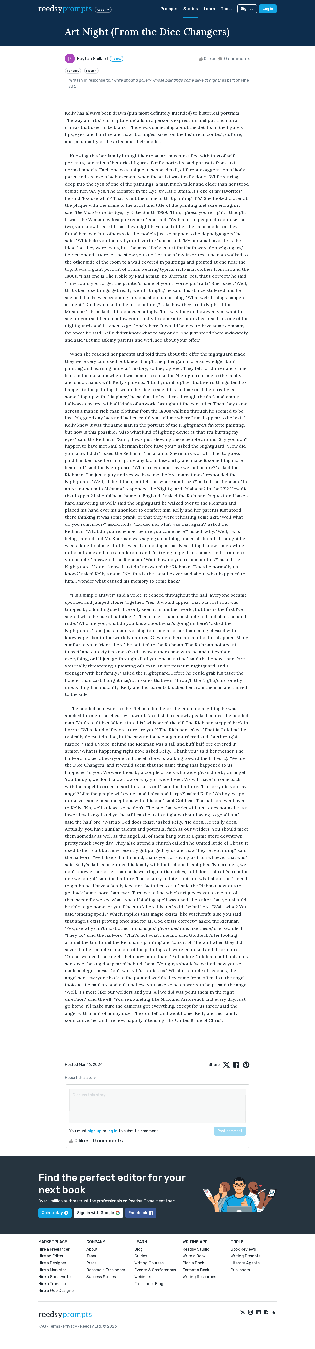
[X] (243, 1313)
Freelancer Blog (148, 1283)
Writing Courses (149, 1263)
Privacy (70, 1326)
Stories (190, 8)
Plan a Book (193, 1263)
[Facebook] (266, 1313)
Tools (226, 8)
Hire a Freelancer (54, 1249)
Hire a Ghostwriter (55, 1276)
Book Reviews (243, 1249)
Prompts (168, 8)
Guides (140, 1256)
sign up (95, 1131)
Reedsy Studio (196, 1249)
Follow (116, 58)
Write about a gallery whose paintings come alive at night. (166, 80)
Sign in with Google (95, 1212)
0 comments (236, 58)
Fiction (91, 70)
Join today (52, 1212)
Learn (209, 8)
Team (91, 1256)
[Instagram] (250, 1313)
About (92, 1249)
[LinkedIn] (258, 1313)
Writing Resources (199, 1276)
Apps (100, 9)
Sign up (247, 9)
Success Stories (101, 1276)
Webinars (142, 1276)
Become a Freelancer (105, 1270)
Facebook (137, 1212)
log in (112, 1131)
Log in (268, 9)
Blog (138, 1249)
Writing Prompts (245, 1256)
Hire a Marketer (52, 1270)
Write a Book (194, 1256)
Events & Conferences (155, 1270)
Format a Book (196, 1270)
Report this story (80, 1077)
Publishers (240, 1270)
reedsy (65, 9)
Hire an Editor (50, 1256)
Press (91, 1263)
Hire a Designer (52, 1263)
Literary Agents (245, 1263)
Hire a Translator (53, 1283)
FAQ (42, 1326)
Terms (54, 1326)
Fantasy (73, 70)
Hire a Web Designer (56, 1290)
